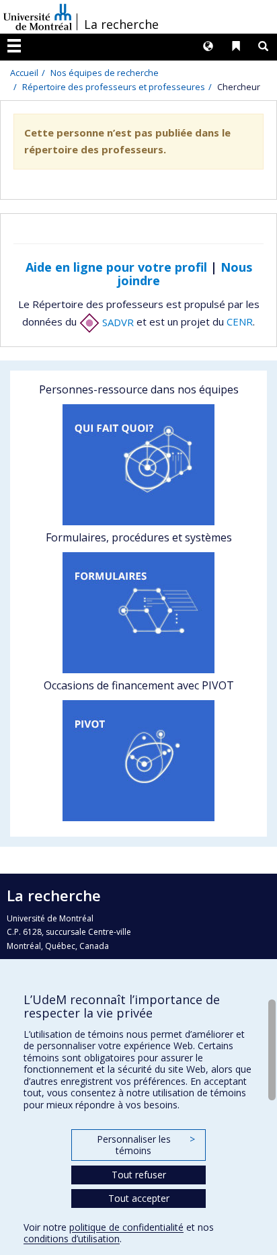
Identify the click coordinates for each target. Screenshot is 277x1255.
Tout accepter (138, 1198)
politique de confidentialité (126, 1227)
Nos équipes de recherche (104, 73)
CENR (240, 322)
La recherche (121, 24)
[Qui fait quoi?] (138, 464)
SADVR (117, 322)
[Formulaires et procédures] (138, 612)
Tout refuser (139, 1174)
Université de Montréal (37, 16)
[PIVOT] (138, 760)
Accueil (24, 73)
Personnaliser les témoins (146, 1145)
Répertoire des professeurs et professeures (113, 87)
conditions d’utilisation (72, 1238)
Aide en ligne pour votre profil (116, 267)
